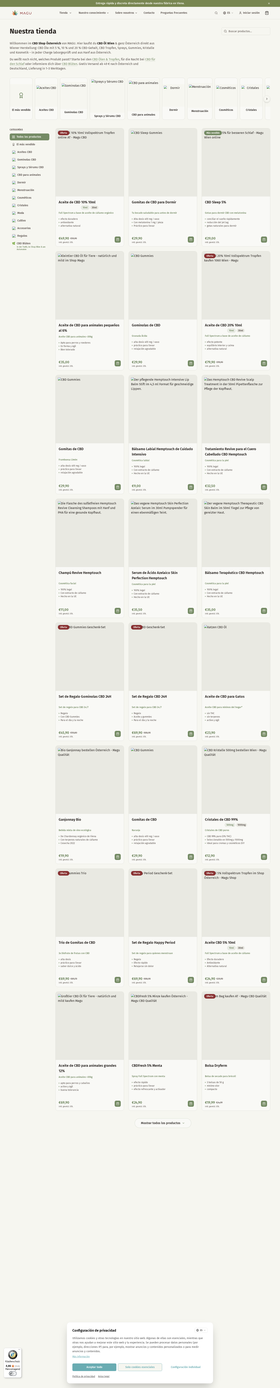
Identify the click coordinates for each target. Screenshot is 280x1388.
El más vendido (26, 144)
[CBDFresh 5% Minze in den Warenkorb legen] (191, 1104)
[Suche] (216, 13)
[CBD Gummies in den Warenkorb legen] (191, 363)
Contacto (149, 12)
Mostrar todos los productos (160, 1123)
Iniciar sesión (251, 12)
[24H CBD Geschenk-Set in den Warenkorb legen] (191, 734)
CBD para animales (29, 175)
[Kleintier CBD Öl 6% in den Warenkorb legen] (118, 363)
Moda (20, 213)
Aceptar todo (94, 1367)
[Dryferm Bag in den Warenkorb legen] (264, 1104)
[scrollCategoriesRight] (266, 98)
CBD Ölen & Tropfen (105, 59)
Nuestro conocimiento (92, 12)
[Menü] (19, 1350)
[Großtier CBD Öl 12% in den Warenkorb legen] (118, 1104)
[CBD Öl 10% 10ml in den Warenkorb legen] (118, 240)
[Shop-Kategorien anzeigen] (70, 13)
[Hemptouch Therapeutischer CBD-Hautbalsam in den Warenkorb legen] (264, 611)
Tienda (63, 12)
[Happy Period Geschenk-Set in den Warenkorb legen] (191, 980)
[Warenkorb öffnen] (266, 13)
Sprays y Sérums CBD (30, 167)
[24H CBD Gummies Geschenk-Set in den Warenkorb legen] (118, 734)
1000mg (242, 825)
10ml (85, 207)
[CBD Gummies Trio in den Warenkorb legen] (118, 980)
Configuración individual (186, 1367)
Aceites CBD (24, 152)
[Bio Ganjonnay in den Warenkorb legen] (118, 857)
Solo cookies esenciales (140, 1367)
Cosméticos (24, 197)
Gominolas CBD (26, 159)
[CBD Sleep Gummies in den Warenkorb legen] (191, 240)
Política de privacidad (83, 1376)
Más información (81, 1356)
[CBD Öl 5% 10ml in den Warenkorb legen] (264, 980)
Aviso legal (104, 1376)
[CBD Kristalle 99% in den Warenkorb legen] (264, 857)
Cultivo (21, 220)
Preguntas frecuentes (174, 12)
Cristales (22, 205)
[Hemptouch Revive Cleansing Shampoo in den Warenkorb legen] (118, 611)
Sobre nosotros (124, 12)
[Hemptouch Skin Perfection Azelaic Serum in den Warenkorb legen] (191, 611)
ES (228, 12)
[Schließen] (269, 3)
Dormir (21, 182)
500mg (229, 825)
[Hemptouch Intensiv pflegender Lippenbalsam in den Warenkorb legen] (191, 487)
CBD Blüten (69, 64)
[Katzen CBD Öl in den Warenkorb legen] (264, 734)
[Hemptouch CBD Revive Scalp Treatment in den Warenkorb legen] (264, 487)
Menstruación (25, 190)
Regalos (22, 235)
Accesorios (24, 228)
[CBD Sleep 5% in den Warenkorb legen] (264, 240)
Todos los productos (29, 136)
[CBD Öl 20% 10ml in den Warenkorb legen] (264, 363)
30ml (94, 207)
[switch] (13, 1373)
